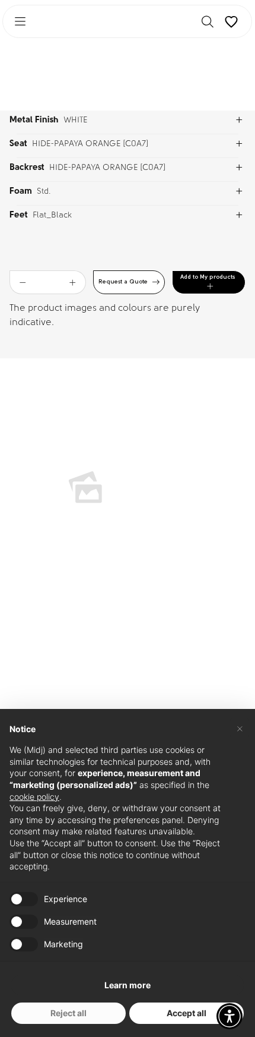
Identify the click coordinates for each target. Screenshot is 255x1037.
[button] (229, 1016)
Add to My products (207, 277)
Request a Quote (123, 282)
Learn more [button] (127, 985)
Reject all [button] (68, 1013)
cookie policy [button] (34, 797)
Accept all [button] (186, 1013)
